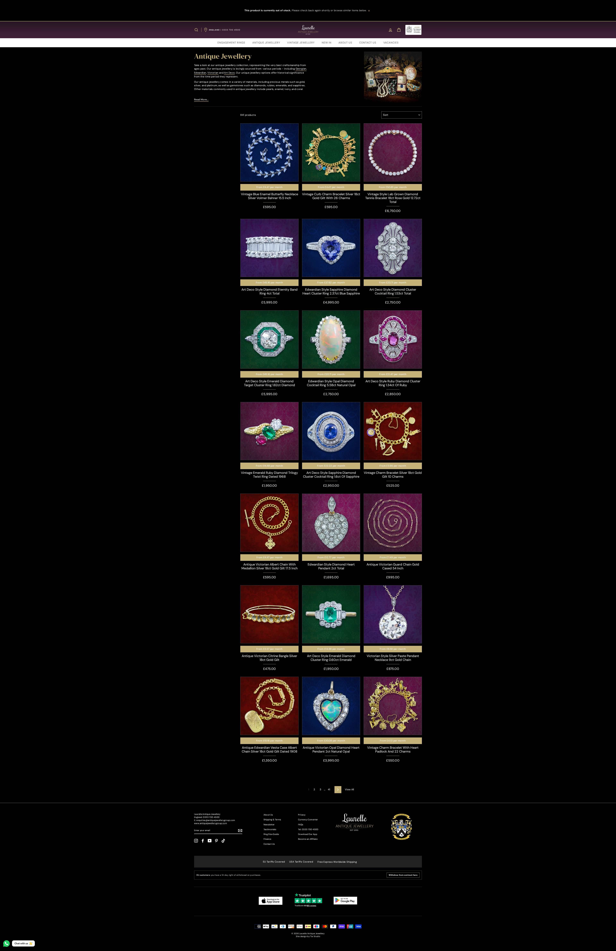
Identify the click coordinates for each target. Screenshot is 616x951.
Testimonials (270, 829)
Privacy (302, 814)
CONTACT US (367, 42)
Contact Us (269, 844)
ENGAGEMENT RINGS (231, 42)
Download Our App (307, 834)
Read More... (201, 99)
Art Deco (229, 72)
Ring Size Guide (271, 834)
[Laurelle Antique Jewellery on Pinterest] (216, 841)
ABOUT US (345, 42)
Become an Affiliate (307, 839)
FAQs (300, 824)
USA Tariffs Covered (301, 861)
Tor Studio (315, 936)
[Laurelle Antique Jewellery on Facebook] (203, 841)
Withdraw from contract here (403, 875)
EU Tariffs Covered (274, 861)
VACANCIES (390, 42)
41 (329, 789)
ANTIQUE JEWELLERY (266, 42)
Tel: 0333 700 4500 (308, 829)
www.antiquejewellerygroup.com (210, 823)
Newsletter (269, 824)
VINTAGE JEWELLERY (301, 42)
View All (349, 789)
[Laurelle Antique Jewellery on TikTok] (223, 841)
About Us (268, 814)
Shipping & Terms (272, 819)
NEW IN (326, 42)
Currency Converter (308, 819)
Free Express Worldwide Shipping (337, 861)
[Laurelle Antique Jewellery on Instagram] (196, 841)
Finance (267, 839)
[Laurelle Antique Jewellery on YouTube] (210, 841)
